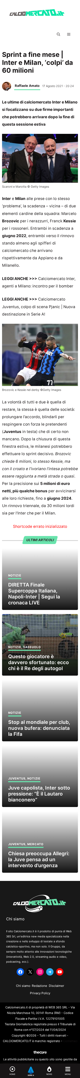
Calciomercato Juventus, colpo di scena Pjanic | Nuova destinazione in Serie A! (38, 306)
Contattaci (70, 1041)
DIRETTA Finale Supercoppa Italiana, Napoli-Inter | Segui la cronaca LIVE (34, 593)
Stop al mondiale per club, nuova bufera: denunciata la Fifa (39, 728)
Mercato (35, 844)
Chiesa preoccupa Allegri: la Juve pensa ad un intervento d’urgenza (38, 859)
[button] (58, 34)
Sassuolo (32, 647)
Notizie (14, 575)
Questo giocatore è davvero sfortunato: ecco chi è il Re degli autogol (38, 662)
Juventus (16, 778)
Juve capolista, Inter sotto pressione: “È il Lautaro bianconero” (39, 794)
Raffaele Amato (27, 86)
